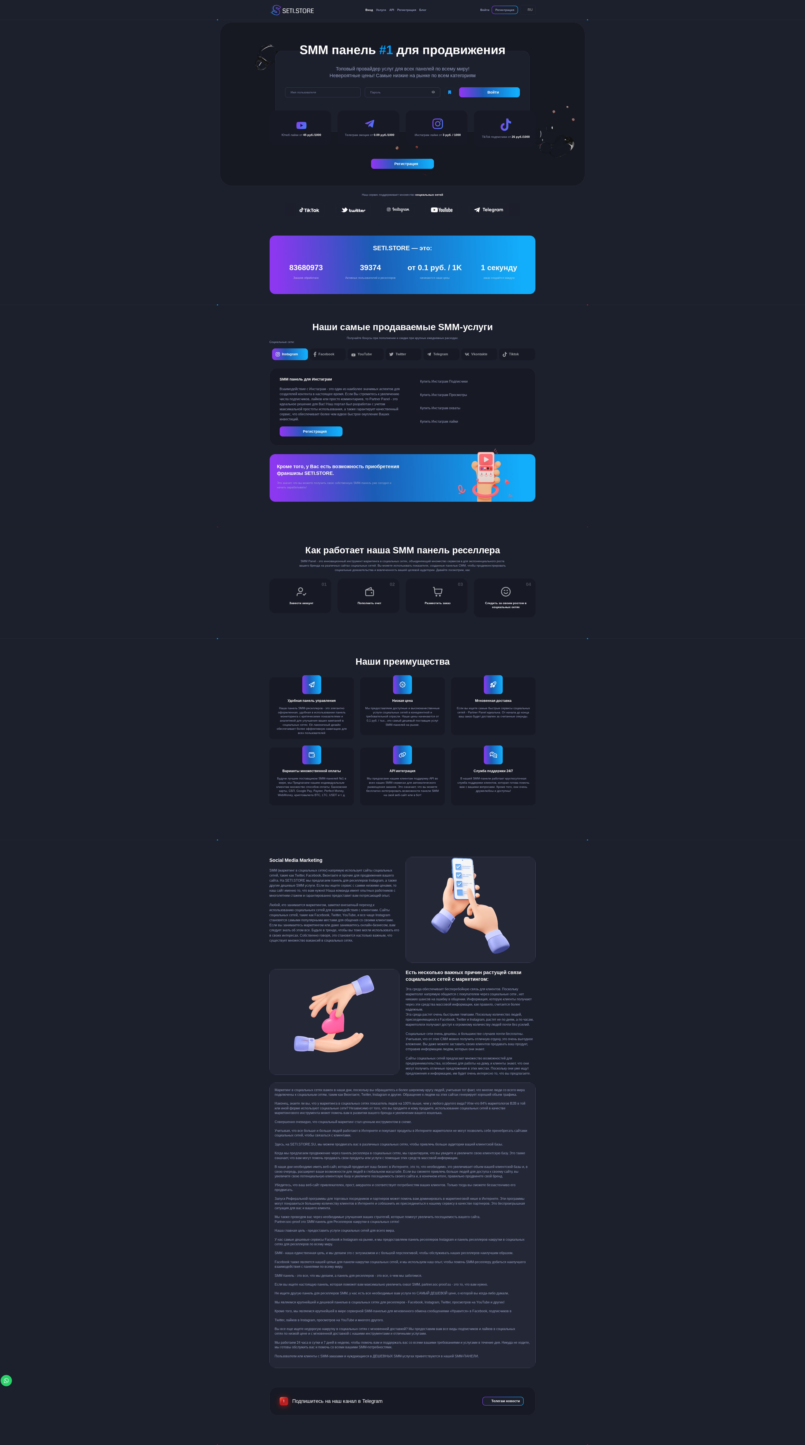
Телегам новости (505, 1401)
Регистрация (406, 9)
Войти (484, 10)
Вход (369, 9)
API (391, 9)
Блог (422, 9)
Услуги (381, 9)
